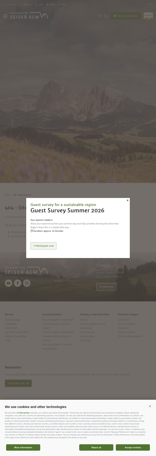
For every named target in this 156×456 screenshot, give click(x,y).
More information (23, 447)
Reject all (96, 447)
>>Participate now (43, 246)
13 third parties (23, 413)
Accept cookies (133, 447)
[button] (150, 406)
